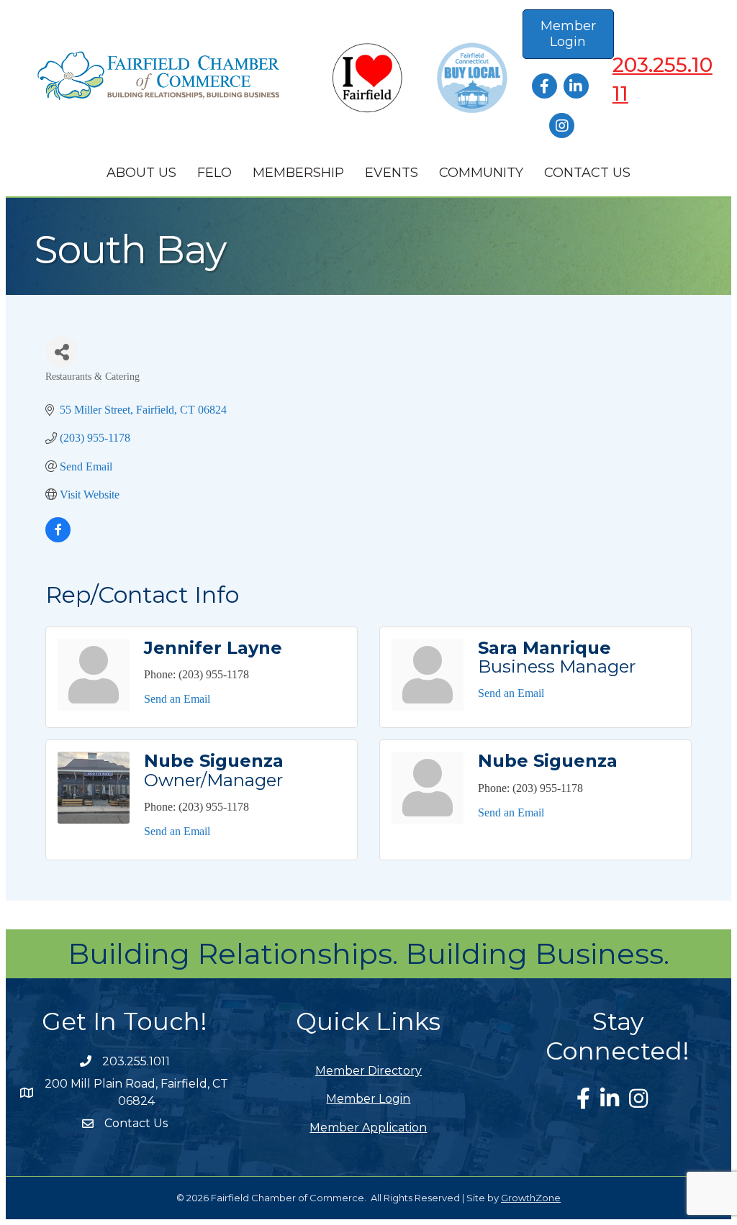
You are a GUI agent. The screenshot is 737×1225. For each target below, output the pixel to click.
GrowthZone (531, 1197)
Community (481, 173)
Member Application (368, 1127)
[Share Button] (61, 351)
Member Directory (368, 1071)
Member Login (368, 1099)
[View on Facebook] (58, 538)
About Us (141, 173)
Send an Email (177, 699)
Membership (298, 173)
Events (391, 173)
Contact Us (587, 173)
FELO (214, 173)
